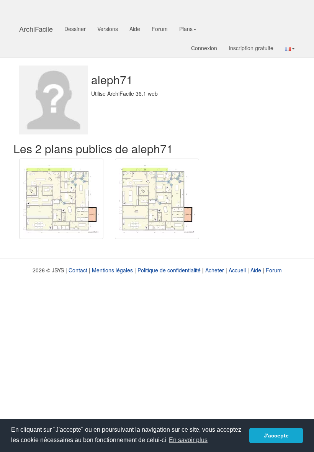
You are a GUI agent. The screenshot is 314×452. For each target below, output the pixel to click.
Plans (186, 29)
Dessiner (75, 29)
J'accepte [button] (276, 435)
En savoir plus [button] (188, 440)
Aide (134, 29)
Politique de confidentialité (169, 270)
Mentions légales (112, 270)
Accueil (237, 270)
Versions (107, 29)
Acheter (214, 270)
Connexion (204, 48)
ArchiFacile (36, 29)
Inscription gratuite (251, 48)
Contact (78, 270)
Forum (160, 29)
